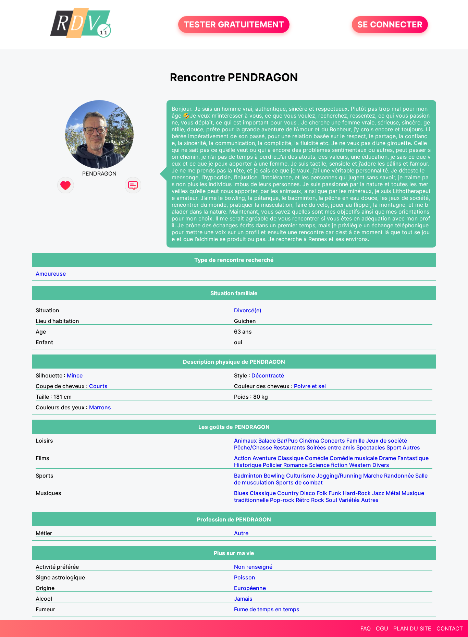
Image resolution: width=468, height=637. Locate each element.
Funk (335, 493)
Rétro (303, 499)
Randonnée (399, 475)
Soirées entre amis (331, 447)
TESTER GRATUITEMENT (234, 24)
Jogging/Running (339, 475)
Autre (241, 533)
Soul (331, 499)
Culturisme (300, 475)
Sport (393, 447)
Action (242, 458)
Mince (75, 375)
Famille (355, 440)
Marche (373, 475)
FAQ (365, 628)
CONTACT (449, 628)
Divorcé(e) (247, 310)
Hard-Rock (357, 493)
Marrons (100, 407)
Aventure (264, 458)
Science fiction (328, 464)
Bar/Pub (287, 440)
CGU (382, 628)
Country (288, 493)
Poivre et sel (310, 386)
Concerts (332, 440)
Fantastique (413, 458)
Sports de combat (299, 482)
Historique (247, 464)
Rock (317, 499)
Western (360, 464)
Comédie (316, 458)
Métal (393, 493)
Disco (307, 493)
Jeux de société (386, 440)
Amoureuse (51, 273)
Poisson (244, 577)
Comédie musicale (354, 458)
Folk (322, 493)
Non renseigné (253, 566)
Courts (98, 386)
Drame (387, 458)
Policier (272, 464)
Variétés (349, 499)
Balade (267, 440)
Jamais (243, 598)
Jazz (378, 493)
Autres (411, 447)
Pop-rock (282, 499)
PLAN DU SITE (412, 628)
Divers (380, 464)
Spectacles (370, 447)
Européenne (250, 588)
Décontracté (267, 375)
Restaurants (289, 447)
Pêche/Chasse (253, 447)
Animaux (245, 440)
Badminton (248, 475)
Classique (291, 458)
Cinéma (309, 440)
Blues (241, 493)
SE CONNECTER (389, 24)
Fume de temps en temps (266, 609)
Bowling (274, 475)
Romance (295, 464)
